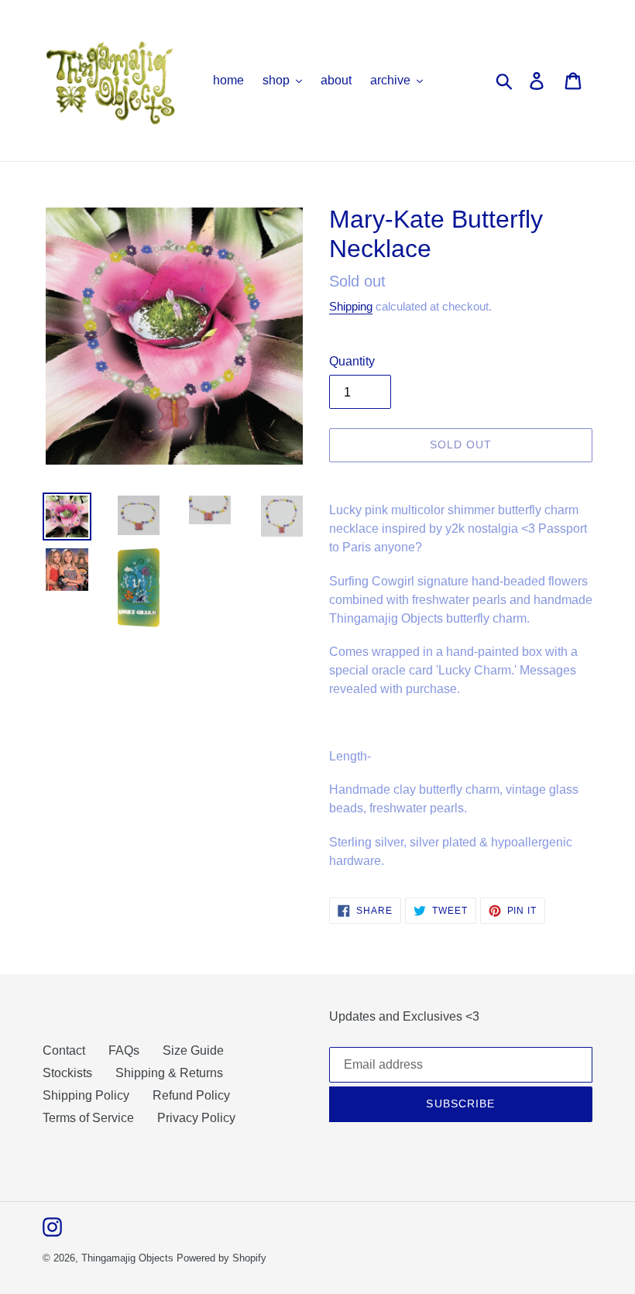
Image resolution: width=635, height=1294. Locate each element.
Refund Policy (191, 1095)
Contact (64, 1050)
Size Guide (193, 1050)
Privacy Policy (196, 1117)
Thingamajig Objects (127, 1258)
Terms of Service (88, 1117)
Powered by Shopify (221, 1258)
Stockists (67, 1072)
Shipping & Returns (169, 1072)
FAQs (123, 1050)
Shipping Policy (86, 1095)
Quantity (352, 361)
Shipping (350, 306)
